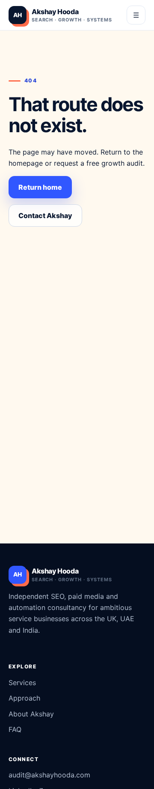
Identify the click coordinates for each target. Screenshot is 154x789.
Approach (24, 698)
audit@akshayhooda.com (49, 775)
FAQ (15, 729)
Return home (40, 187)
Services (22, 682)
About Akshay (31, 714)
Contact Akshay (45, 215)
